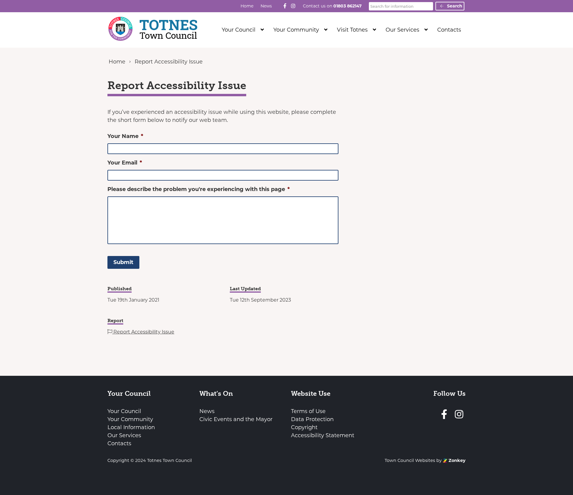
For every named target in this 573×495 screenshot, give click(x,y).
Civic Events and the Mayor (235, 419)
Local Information (131, 427)
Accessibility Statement (322, 435)
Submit (123, 262)
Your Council (238, 30)
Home (247, 6)
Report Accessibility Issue (143, 332)
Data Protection (312, 419)
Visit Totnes (352, 30)
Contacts (449, 30)
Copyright (304, 427)
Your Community (296, 30)
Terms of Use (308, 411)
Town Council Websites (410, 460)
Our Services (402, 30)
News (266, 6)
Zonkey (456, 460)
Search (454, 6)
